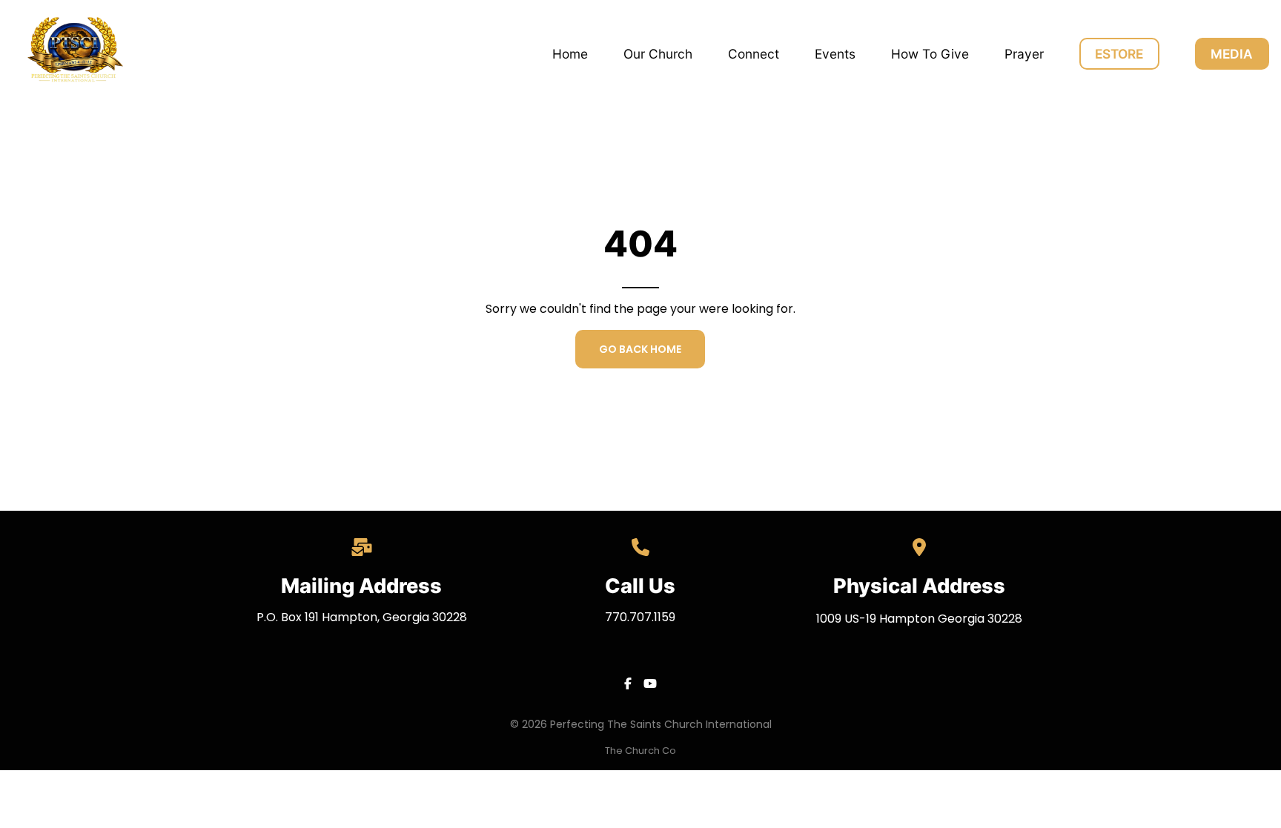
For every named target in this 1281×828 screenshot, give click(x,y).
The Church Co (640, 750)
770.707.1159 (640, 617)
